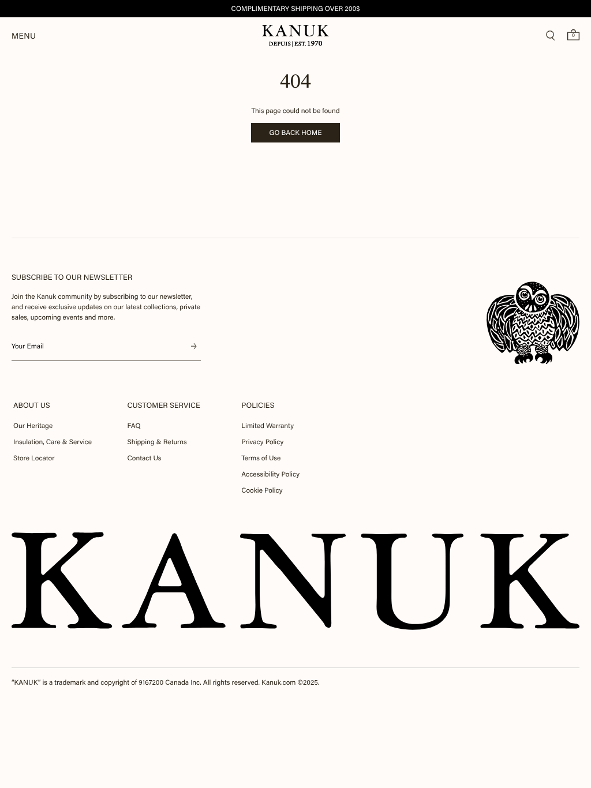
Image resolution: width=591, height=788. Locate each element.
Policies (257, 405)
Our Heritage (33, 425)
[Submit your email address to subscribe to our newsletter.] (194, 346)
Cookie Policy (261, 490)
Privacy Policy (262, 441)
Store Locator (33, 458)
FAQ (134, 425)
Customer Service (164, 405)
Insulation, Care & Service (52, 441)
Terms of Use (260, 458)
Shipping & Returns (157, 441)
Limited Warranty (267, 425)
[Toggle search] (550, 36)
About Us (31, 405)
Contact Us (145, 458)
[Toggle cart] (573, 34)
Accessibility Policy (270, 474)
